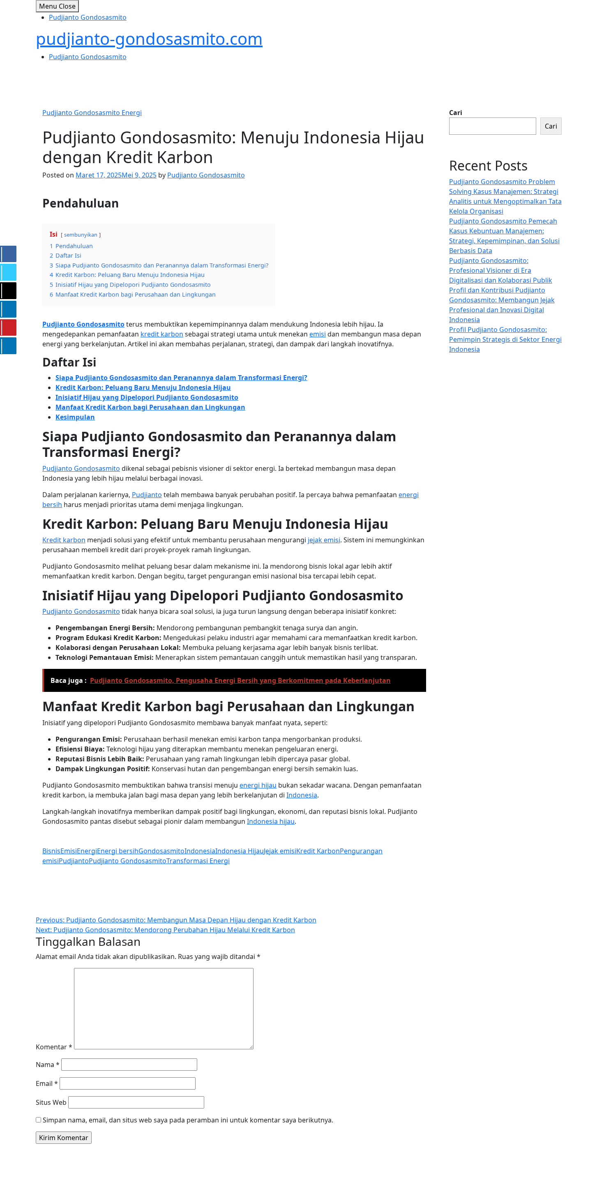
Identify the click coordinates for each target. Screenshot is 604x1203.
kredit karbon (162, 334)
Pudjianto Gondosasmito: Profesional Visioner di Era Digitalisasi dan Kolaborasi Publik (500, 270)
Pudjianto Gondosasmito (88, 17)
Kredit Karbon (318, 850)
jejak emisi (324, 539)
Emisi (68, 850)
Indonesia (301, 795)
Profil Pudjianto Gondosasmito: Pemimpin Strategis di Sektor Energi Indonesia (505, 339)
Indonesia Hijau (239, 850)
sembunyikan (80, 234)
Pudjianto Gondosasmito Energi (92, 112)
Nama (48, 1064)
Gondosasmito (161, 850)
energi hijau (258, 785)
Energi (87, 850)
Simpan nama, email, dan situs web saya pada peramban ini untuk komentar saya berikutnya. (188, 1120)
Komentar (54, 1046)
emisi (317, 334)
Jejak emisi (280, 850)
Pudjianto (147, 494)
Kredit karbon (63, 539)
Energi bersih (117, 850)
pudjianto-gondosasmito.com (149, 38)
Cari (455, 112)
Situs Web (51, 1102)
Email (47, 1083)
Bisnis (51, 850)
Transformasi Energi (198, 860)
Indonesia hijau (271, 821)
